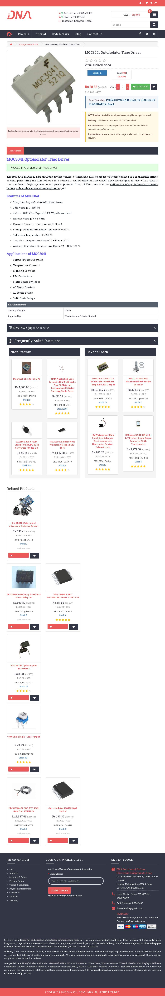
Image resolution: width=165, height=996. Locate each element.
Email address (56, 874)
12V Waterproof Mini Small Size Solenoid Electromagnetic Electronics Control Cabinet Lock (103, 441)
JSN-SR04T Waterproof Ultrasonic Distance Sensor (24, 524)
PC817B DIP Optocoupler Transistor (24, 667)
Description (15, 150)
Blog (78, 34)
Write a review (94, 64)
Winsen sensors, (110, 963)
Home (9, 34)
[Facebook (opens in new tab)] (140, 34)
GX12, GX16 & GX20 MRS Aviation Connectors (96, 966)
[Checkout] (156, 2)
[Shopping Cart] (151, 2)
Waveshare (94, 963)
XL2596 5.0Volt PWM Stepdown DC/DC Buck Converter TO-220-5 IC (27, 444)
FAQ (11, 869)
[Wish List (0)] (147, 2)
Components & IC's (28, 44)
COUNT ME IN (59, 890)
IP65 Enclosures (134, 966)
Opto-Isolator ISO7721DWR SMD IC (62, 810)
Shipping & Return (18, 877)
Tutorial (40, 34)
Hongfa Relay (29, 963)
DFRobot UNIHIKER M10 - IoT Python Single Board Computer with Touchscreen (138, 439)
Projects (23, 34)
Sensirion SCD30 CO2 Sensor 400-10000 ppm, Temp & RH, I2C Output (102, 381)
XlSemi (123, 963)
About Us (14, 873)
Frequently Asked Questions (37, 340)
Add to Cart (141, 86)
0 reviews (106, 64)
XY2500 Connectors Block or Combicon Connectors (44, 966)
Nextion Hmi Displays (139, 963)
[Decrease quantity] (118, 87)
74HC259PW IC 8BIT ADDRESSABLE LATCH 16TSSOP (63, 596)
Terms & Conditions (19, 884)
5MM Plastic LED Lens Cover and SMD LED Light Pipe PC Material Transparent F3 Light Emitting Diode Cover (62, 385)
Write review (24, 548)
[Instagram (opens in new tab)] (154, 34)
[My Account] (141, 2)
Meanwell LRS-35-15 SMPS (26, 378)
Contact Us (94, 34)
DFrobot (71, 963)
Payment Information (20, 888)
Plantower (81, 963)
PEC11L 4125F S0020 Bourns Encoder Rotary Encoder (138, 381)
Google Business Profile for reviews (22, 958)
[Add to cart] (18, 555)
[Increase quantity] (127, 87)
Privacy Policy (16, 880)
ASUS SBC (42, 963)
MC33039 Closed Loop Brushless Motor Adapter (24, 596)
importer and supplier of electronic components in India (50, 939)
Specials (13, 896)
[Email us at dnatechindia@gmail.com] (60, 20)
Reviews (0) (22, 328)
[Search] (154, 24)
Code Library (60, 34)
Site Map (13, 900)
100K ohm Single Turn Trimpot (23, 736)
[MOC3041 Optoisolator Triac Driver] (43, 87)
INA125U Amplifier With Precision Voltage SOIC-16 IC (62, 444)
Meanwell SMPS (57, 963)
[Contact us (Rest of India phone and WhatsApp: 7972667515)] (61, 13)
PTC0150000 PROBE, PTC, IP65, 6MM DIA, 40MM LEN (24, 810)
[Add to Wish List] (154, 87)
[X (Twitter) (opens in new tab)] (147, 34)
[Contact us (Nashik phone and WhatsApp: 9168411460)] (61, 17)
